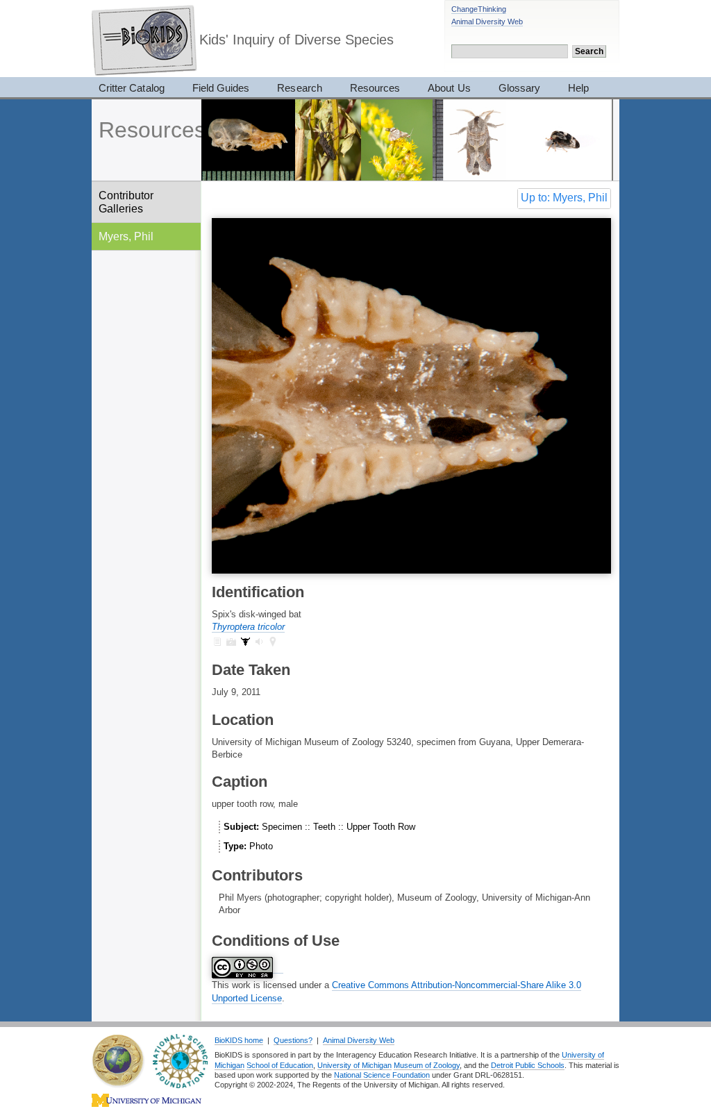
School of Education (279, 1065)
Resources (375, 88)
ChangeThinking (478, 9)
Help (578, 88)
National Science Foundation (382, 1075)
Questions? (293, 1040)
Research (299, 88)
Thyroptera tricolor (248, 626)
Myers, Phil (126, 236)
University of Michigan (354, 1065)
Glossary (519, 88)
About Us (449, 88)
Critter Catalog (132, 88)
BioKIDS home (239, 1040)
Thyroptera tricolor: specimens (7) (245, 641)
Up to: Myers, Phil (564, 197)
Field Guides (221, 88)
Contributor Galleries (126, 202)
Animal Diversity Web (487, 21)
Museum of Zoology (427, 1065)
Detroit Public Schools (527, 1065)
